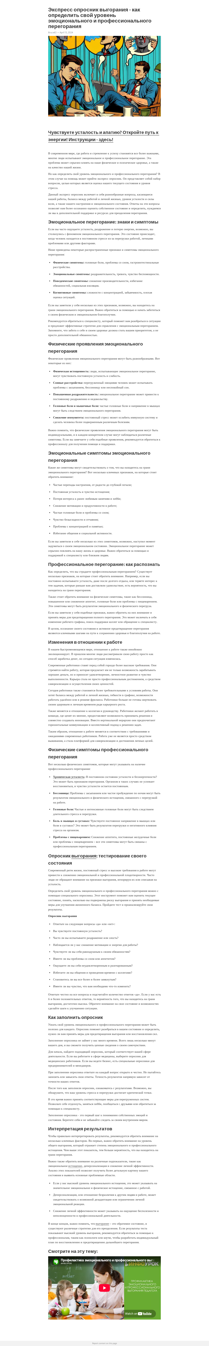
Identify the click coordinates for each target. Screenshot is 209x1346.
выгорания (83, 856)
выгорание (102, 1223)
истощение (75, 1166)
